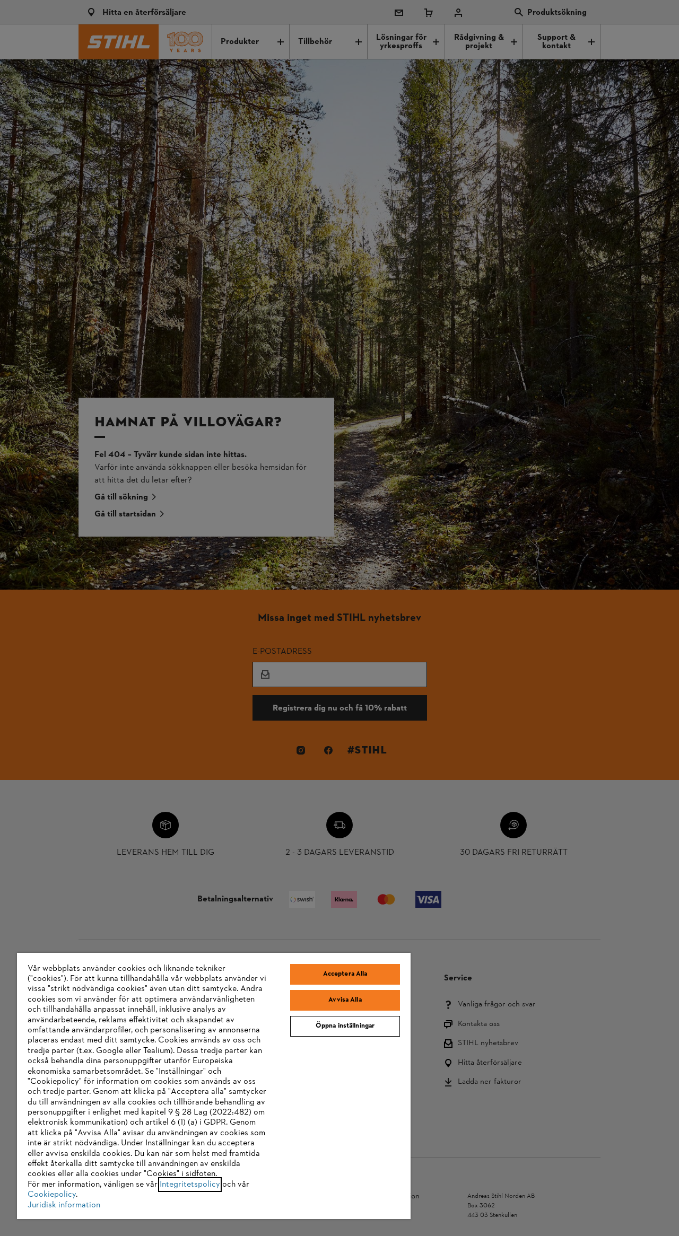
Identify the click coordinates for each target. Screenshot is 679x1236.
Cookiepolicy (52, 1194)
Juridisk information (64, 1205)
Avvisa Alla (344, 1000)
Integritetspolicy (190, 1184)
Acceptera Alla (345, 974)
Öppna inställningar (345, 1026)
